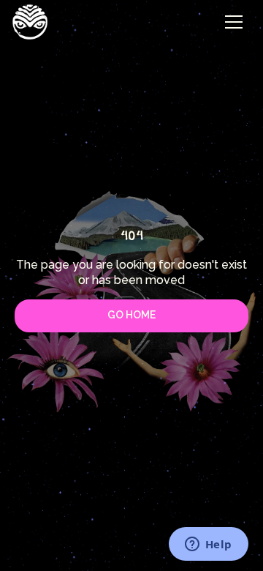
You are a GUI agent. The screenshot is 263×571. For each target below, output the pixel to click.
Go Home (131, 315)
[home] (30, 22)
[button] (233, 22)
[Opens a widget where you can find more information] (208, 545)
